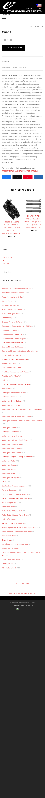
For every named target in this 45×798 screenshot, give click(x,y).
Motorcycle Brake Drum (11, 405)
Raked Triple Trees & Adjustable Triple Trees (19, 527)
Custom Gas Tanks (9, 330)
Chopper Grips (7, 318)
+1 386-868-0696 (22, 583)
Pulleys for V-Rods (9, 519)
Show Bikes (6, 540)
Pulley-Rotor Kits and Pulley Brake (15, 515)
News (4, 482)
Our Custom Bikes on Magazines (15, 486)
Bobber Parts (7, 301)
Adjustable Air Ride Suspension (14, 293)
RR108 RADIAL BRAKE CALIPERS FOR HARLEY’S (20, 171)
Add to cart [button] (12, 216)
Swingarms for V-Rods (10, 548)
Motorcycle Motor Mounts (12, 452)
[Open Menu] (34, 7)
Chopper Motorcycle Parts (12, 322)
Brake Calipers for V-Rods (12, 309)
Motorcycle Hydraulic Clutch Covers (16, 440)
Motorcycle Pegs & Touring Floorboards (17, 457)
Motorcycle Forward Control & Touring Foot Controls (22, 420)
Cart (3, 260)
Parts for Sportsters (10, 502)
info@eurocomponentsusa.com (22, 593)
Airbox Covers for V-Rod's (12, 297)
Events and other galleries (12, 355)
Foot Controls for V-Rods (11, 368)
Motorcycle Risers (9, 465)
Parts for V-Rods (8, 507)
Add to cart (15, 48)
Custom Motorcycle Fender (12, 334)
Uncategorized (7, 564)
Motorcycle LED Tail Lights (12, 444)
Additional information (14, 68)
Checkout (5, 263)
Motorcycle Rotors (9, 469)
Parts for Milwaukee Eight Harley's (15, 498)
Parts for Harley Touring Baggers (15, 494)
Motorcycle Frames (9, 427)
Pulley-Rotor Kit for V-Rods (12, 511)
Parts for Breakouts (9, 490)
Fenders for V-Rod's (10, 363)
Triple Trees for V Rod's (11, 559)
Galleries (5, 380)
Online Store (7, 257)
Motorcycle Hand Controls (12, 436)
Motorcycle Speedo (9, 473)
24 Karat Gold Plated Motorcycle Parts (17, 288)
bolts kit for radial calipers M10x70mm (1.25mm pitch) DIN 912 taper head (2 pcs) (33, 222)
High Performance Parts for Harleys (16, 384)
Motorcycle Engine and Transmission (16, 416)
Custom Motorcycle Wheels (12, 347)
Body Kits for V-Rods (10, 305)
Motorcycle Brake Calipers (12, 401)
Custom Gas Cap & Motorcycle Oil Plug (17, 326)
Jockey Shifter (7, 388)
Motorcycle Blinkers (9, 397)
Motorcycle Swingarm (10, 477)
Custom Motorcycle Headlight (13, 338)
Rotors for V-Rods (9, 536)
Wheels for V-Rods (9, 568)
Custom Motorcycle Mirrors (12, 343)
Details (5, 61)
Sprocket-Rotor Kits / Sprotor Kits (15, 544)
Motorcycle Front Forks (11, 432)
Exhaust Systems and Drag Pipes (15, 359)
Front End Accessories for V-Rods (15, 372)
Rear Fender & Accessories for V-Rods (17, 531)
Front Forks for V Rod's (11, 376)
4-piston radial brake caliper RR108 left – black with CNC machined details (11, 228)
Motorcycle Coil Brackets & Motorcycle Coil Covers (21, 409)
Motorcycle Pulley (9, 461)
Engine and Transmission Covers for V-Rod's (19, 351)
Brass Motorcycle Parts (11, 313)
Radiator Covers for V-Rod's (13, 523)
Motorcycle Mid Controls (11, 448)
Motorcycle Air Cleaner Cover (13, 392)
